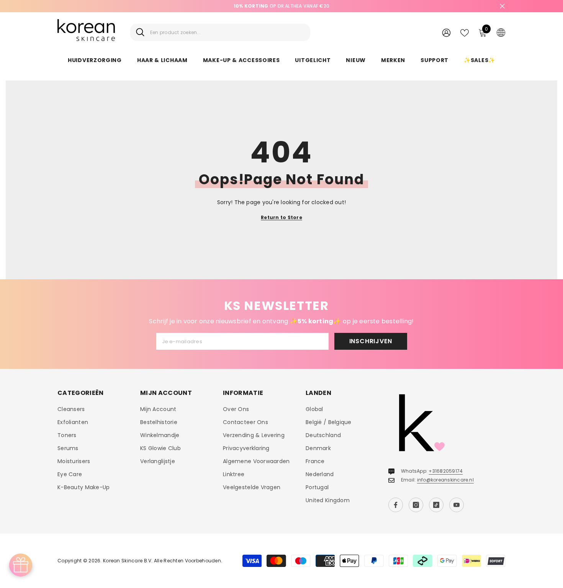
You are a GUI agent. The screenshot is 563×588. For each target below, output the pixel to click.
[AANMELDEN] (446, 32)
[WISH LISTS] (464, 32)
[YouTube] (456, 505)
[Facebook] (395, 505)
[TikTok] (436, 505)
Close (502, 6)
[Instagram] (416, 505)
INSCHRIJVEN (370, 341)
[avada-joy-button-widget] (20, 565)
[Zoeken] (220, 32)
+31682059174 (446, 471)
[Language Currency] (501, 32)
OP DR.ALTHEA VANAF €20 (281, 6)
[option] (281, 6)
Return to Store (281, 217)
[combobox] (227, 32)
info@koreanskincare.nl (445, 480)
